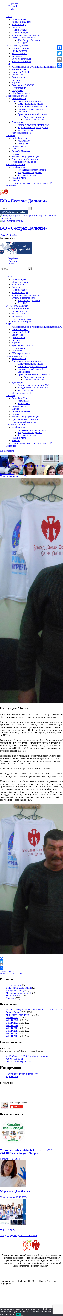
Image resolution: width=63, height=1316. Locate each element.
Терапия (16, 82)
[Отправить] (31, 968)
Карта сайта (12, 1076)
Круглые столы (25, 130)
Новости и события (15, 164)
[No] (22, 1315)
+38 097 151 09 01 (9, 235)
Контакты (11, 185)
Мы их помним (19, 53)
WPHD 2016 (12, 1033)
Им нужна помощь (21, 48)
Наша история (19, 19)
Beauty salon (24, 143)
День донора (24, 111)
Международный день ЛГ (30, 103)
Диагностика (18, 77)
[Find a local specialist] (14, 213)
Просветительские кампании (26, 101)
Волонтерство (19, 98)
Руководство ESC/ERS (23, 85)
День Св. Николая (21, 151)
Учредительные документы (25, 35)
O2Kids (15, 148)
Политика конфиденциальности (22, 1074)
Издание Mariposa (20, 177)
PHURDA (23, 43)
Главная (10, 463)
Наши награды (19, 29)
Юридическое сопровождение (33, 127)
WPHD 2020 (12, 1023)
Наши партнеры (20, 32)
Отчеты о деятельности (23, 37)
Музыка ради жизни (33, 119)
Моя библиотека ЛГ (22, 133)
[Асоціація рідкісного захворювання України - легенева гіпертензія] (31, 218)
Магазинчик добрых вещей (25, 156)
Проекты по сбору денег (24, 162)
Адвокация (17, 122)
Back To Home (7, 473)
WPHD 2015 (12, 1036)
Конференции (19, 167)
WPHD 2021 (12, 1020)
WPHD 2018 (12, 1028)
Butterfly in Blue (19, 138)
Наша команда (19, 24)
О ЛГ (8, 64)
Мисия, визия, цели (21, 22)
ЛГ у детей (17, 90)
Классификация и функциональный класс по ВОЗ (37, 66)
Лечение (16, 80)
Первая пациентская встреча (32, 170)
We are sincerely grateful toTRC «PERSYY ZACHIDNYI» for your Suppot (26, 1151)
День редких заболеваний (30, 109)
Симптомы (17, 74)
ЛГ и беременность (21, 93)
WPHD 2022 (12, 1017)
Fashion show (24, 140)
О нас (9, 16)
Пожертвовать (7, 450)
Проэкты (10, 135)
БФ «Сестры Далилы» (29, 40)
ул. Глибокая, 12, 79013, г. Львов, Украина (27, 1056)
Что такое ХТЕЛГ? (21, 72)
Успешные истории (21, 61)
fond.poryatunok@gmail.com (19, 1061)
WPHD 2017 (12, 1030)
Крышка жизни (19, 146)
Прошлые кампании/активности (34, 114)
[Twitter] (31, 961)
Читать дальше (7, 971)
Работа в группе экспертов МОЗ (34, 125)
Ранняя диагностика (33, 117)
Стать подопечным (21, 59)
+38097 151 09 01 (14, 1058)
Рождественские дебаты (30, 172)
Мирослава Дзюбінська (17, 1015)
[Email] (31, 964)
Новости (16, 180)
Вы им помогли (19, 51)
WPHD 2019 (12, 1025)
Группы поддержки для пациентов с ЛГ (32, 183)
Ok (18, 1314)
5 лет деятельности (27, 175)
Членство (16, 27)
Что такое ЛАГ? (20, 69)
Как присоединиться (16, 96)
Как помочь (17, 56)
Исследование (19, 88)
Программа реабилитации (25, 159)
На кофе (16, 154)
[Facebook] (31, 958)
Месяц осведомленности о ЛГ (32, 106)
